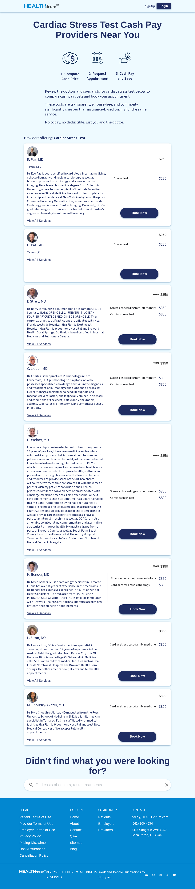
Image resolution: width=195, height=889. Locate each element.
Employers (106, 824)
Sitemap (76, 843)
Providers (105, 830)
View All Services (39, 220)
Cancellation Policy (33, 855)
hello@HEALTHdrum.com (150, 817)
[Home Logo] (41, 6)
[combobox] (97, 785)
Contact (76, 830)
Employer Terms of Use (37, 830)
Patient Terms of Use (35, 817)
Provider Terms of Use (36, 824)
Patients (104, 817)
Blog (73, 849)
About (74, 824)
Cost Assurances (32, 849)
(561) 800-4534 (142, 823)
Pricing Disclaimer (33, 843)
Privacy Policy (30, 836)
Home (74, 817)
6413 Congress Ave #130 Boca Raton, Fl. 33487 (149, 832)
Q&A (73, 836)
